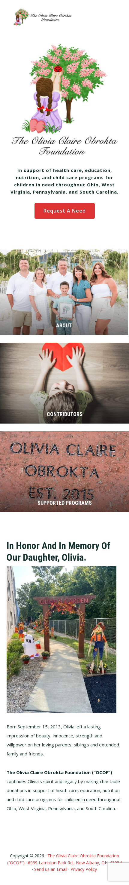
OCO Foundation (42, 17)
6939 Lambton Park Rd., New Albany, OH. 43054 (75, 862)
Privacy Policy (83, 869)
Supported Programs (65, 503)
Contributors (64, 414)
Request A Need (65, 210)
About (64, 325)
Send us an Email (50, 869)
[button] (113, 17)
